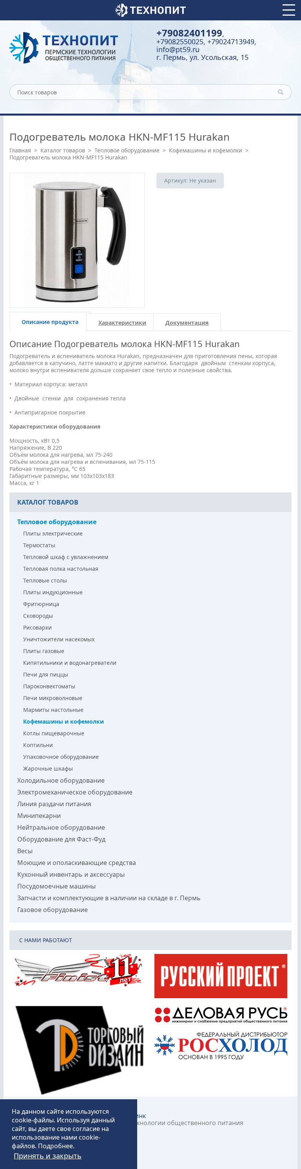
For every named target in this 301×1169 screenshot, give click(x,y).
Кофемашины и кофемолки (205, 150)
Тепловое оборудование (127, 150)
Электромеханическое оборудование (74, 792)
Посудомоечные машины (56, 886)
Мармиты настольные (53, 709)
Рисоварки (37, 627)
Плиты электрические (53, 533)
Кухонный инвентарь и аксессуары (71, 874)
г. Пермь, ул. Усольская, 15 (202, 57)
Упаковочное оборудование (61, 756)
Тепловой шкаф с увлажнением (65, 557)
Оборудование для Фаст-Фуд (61, 839)
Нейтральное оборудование (61, 827)
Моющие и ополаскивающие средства (76, 862)
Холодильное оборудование (61, 780)
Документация (187, 322)
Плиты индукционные (53, 592)
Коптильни (38, 745)
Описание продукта (50, 322)
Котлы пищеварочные (53, 733)
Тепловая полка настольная (60, 568)
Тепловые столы (45, 580)
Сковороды (38, 615)
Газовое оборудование (52, 909)
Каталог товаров (62, 150)
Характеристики (122, 322)
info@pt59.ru (177, 49)
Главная (20, 150)
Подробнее (55, 1146)
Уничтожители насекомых (58, 639)
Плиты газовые (43, 651)
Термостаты (39, 545)
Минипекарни (39, 815)
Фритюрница (41, 604)
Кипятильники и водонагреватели (69, 662)
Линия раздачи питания (54, 804)
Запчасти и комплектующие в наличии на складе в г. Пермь (109, 898)
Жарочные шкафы (48, 768)
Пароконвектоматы (49, 686)
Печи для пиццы (45, 674)
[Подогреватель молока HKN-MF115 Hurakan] (77, 240)
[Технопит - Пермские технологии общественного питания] (77, 47)
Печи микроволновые (52, 698)
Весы (25, 851)
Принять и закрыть (48, 1155)
